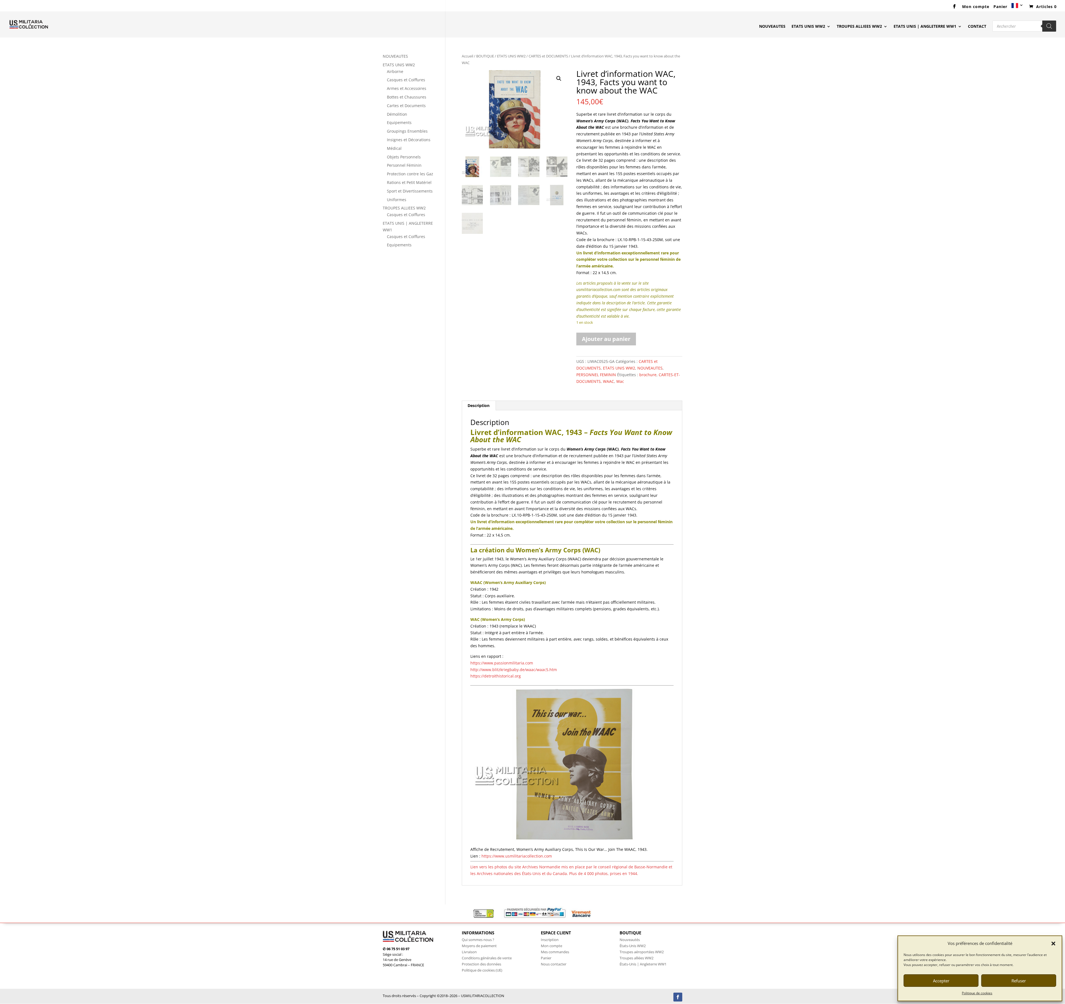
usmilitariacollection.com (598, 289)
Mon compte (975, 7)
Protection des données (481, 964)
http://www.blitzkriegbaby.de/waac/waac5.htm (513, 669)
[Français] (1017, 7)
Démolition (397, 114)
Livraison (469, 951)
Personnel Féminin (404, 165)
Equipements (399, 122)
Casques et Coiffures (406, 79)
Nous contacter (553, 964)
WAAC (608, 381)
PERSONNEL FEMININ (596, 374)
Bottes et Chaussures (406, 97)
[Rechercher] (1049, 26)
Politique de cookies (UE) (482, 970)
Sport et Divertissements (410, 191)
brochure (647, 374)
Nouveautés (630, 939)
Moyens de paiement (479, 945)
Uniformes (396, 199)
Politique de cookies (977, 993)
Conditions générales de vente (487, 957)
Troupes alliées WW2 (636, 957)
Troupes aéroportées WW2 (642, 951)
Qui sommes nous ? (478, 939)
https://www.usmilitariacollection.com (516, 856)
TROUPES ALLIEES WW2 (859, 26)
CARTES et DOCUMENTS (548, 56)
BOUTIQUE (485, 56)
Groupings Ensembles (407, 131)
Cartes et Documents (406, 105)
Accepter (941, 980)
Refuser (1018, 980)
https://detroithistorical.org (495, 676)
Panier (1000, 7)
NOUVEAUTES (772, 26)
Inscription (550, 939)
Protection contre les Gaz (410, 173)
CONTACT (977, 26)
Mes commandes (555, 951)
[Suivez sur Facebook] (677, 997)
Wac (620, 381)
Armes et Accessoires (406, 88)
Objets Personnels (404, 157)
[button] (1053, 943)
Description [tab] (479, 405)
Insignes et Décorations (408, 139)
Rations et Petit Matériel (409, 182)
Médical (394, 148)
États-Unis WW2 (633, 945)
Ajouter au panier (606, 339)
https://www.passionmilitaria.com (501, 663)
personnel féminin (657, 259)
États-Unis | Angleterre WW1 (643, 964)
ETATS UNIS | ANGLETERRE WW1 (925, 26)
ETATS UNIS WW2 (808, 26)
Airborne (395, 71)
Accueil (467, 56)
